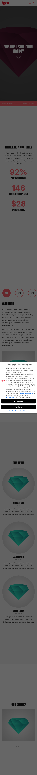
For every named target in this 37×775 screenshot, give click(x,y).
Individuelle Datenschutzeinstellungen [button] (18, 410)
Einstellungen (10, 397)
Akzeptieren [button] (18, 401)
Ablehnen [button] (18, 407)
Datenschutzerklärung (26, 393)
